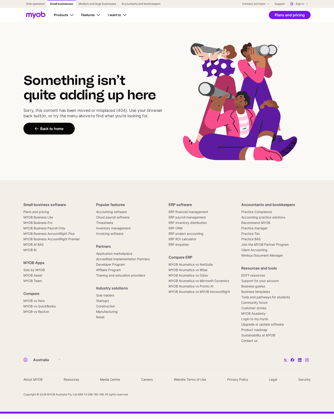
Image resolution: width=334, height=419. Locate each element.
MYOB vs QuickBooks (39, 306)
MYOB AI (30, 250)
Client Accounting (254, 250)
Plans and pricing (36, 212)
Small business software (44, 204)
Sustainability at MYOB (258, 335)
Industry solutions (112, 288)
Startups (102, 301)
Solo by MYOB (34, 270)
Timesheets (104, 223)
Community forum (254, 302)
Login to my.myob (254, 319)
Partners (103, 246)
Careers (147, 379)
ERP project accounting (186, 233)
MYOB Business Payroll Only (44, 228)
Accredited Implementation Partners (123, 259)
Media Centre (110, 379)
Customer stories (253, 308)
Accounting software (111, 212)
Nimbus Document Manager (262, 255)
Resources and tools (259, 268)
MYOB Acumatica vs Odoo (188, 275)
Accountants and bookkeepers (268, 204)
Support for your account (260, 281)
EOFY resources (253, 275)
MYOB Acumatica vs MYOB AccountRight (199, 292)
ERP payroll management (187, 217)
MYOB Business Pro (37, 223)
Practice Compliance (256, 212)
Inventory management (113, 228)
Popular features (110, 204)
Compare (31, 293)
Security (304, 379)
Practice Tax (250, 233)
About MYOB (32, 379)
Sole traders (105, 295)
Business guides (253, 286)
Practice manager (254, 228)
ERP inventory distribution (188, 223)
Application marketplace (114, 253)
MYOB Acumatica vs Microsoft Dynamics (199, 281)
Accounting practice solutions (263, 217)
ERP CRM (175, 228)
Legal (273, 379)
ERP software (180, 204)
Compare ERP (180, 257)
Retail (100, 317)
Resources (71, 379)
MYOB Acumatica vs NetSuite (191, 264)
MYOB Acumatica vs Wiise (188, 270)
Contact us (249, 341)
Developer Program (110, 264)
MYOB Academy (253, 313)
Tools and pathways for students (265, 297)
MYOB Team (32, 281)
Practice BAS (251, 239)
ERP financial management (188, 212)
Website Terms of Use (190, 379)
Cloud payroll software (113, 217)
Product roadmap (254, 330)
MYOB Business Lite (38, 217)
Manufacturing (107, 312)
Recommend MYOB (255, 223)
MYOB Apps (34, 262)
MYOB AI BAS (33, 244)
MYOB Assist (32, 275)
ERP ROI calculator (182, 239)
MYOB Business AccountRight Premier (51, 239)
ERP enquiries (179, 244)
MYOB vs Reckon (36, 312)
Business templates (255, 292)
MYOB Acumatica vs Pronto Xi (191, 286)
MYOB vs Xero (34, 301)
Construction (105, 306)
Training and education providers (120, 275)
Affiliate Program (108, 270)
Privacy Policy (237, 379)
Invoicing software (109, 233)
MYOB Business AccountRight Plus (49, 233)
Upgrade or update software (262, 324)
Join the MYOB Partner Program (265, 244)
